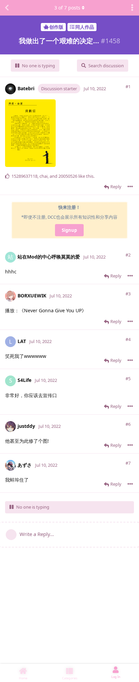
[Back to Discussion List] (6, 8)
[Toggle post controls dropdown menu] (130, 186)
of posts (67, 7)
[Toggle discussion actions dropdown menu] (132, 8)
